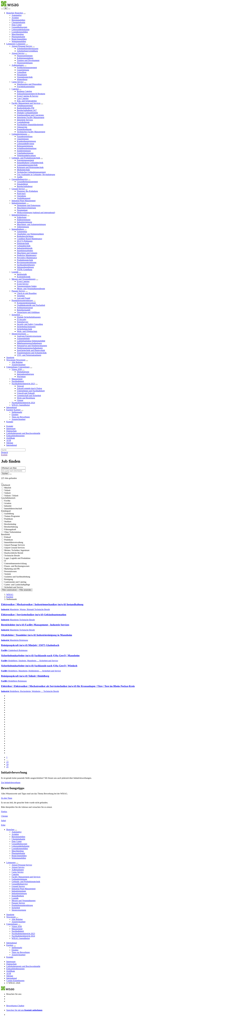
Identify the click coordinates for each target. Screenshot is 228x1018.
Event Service (22, 284)
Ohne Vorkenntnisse (12, 532)
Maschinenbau (18, 34)
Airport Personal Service (22, 46)
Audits (19, 177)
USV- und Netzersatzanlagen (29, 355)
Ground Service (18, 189)
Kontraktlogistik (23, 277)
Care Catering (22, 98)
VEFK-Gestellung (24, 269)
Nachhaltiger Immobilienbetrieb (30, 124)
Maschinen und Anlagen (27, 253)
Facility (7, 500)
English (4, 455)
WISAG (9, 594)
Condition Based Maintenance (29, 239)
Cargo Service (17, 82)
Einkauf (7, 537)
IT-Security (21, 319)
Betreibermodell (23, 310)
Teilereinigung (23, 227)
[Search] (9, 8)
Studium (7, 521)
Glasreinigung (23, 139)
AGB (8, 440)
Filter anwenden (25, 590)
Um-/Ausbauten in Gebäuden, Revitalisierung (36, 174)
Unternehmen (12, 367)
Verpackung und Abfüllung (28, 312)
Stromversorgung (19, 334)
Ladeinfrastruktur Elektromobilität (31, 341)
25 (7, 767)
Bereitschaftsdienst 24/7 (27, 110)
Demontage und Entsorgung (28, 205)
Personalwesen (10, 571)
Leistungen (11, 44)
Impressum (10, 428)
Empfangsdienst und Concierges (30, 115)
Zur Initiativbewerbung (10, 782)
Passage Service (18, 291)
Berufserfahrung (11, 527)
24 (7, 764)
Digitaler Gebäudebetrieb (27, 113)
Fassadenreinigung (24, 136)
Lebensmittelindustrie (20, 29)
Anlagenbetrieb (23, 338)
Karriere (9, 410)
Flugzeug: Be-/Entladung (27, 191)
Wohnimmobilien (19, 41)
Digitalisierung (23, 372)
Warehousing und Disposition (29, 84)
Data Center (17, 25)
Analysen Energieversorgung (29, 336)
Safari (3, 820)
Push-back (21, 193)
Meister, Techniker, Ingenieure (16, 550)
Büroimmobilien (18, 20)
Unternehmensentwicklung (15, 563)
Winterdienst (22, 79)
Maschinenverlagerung (26, 208)
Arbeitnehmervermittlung (27, 51)
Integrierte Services (25, 120)
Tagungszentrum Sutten (27, 286)
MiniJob (7, 488)
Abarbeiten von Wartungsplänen (30, 234)
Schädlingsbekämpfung (26, 148)
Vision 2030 (17, 369)
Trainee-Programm (12, 516)
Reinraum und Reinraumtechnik (30, 167)
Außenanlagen (18, 65)
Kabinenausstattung (25, 58)
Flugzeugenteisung (25, 63)
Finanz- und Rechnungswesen (16, 566)
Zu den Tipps (6, 798)
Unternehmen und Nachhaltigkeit (31, 391)
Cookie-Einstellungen (15, 980)
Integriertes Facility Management (30, 117)
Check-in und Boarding (27, 293)
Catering (15, 89)
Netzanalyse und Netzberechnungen (32, 345)
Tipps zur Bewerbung (21, 417)
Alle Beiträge (17, 362)
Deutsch (4, 452)
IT (5, 561)
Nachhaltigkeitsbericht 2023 (23, 384)
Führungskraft (10, 529)
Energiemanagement (25, 160)
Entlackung (21, 217)
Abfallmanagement (25, 105)
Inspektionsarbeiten (25, 250)
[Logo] (10, 5)
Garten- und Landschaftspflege (17, 584)
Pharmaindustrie (18, 37)
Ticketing (21, 296)
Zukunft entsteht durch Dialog (29, 388)
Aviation (15, 18)
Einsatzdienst (22, 184)
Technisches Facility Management (31, 132)
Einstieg (15, 414)
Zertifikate (10, 438)
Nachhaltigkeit (18, 381)
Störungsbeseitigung (25, 267)
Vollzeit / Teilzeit (11, 495)
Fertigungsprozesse (25, 307)
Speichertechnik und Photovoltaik (31, 350)
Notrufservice (22, 322)
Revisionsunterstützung (26, 262)
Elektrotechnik (23, 243)
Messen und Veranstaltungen (23, 279)
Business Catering (24, 91)
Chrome (4, 816)
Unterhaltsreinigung (25, 153)
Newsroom (11, 360)
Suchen (5, 474)
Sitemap (9, 443)
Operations (21, 196)
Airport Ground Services (14, 547)
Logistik (15, 272)
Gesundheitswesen (19, 27)
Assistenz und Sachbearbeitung (17, 577)
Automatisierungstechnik (27, 165)
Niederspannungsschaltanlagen (30, 348)
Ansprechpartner (18, 364)
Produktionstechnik (25, 260)
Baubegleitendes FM (25, 108)
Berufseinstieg (10, 524)
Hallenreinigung (23, 220)
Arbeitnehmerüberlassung (27, 48)
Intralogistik (22, 274)
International (11, 407)
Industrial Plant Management (23, 201)
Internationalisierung (25, 374)
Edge (3, 825)
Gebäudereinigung (19, 134)
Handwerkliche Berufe (13, 553)
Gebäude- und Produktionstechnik (26, 158)
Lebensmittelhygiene (25, 143)
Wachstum (21, 376)
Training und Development (28, 60)
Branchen (10, 13)
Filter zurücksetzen (9, 590)
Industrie (7, 506)
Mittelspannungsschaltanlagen (29, 343)
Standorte (10, 357)
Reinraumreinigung (25, 146)
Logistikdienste (23, 122)
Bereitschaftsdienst (24, 186)
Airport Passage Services (14, 545)
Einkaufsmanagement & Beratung (31, 94)
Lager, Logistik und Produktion (17, 558)
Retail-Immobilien (19, 39)
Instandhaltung (18, 229)
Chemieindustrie (18, 22)
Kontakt (9, 422)
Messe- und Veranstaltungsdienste (31, 288)
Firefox (4, 811)
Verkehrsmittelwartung (26, 155)
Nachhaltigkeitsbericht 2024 (23, 403)
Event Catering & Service (27, 96)
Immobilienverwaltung (13, 542)
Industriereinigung (19, 215)
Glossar (20, 400)
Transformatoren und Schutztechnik (32, 353)
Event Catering (23, 281)
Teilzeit (7, 490)
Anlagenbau (22, 231)
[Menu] (2, 8)
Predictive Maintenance (26, 255)
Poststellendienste (24, 129)
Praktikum (8, 519)
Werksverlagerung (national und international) (36, 212)
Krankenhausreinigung (26, 141)
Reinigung (8, 579)
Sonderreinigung (24, 151)
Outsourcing (22, 127)
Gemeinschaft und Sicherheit (29, 395)
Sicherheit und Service (13, 587)
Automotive (17, 15)
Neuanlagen (22, 75)
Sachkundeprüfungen (26, 265)
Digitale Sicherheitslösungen (29, 317)
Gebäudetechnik (23, 246)
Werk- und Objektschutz (27, 331)
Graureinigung (23, 70)
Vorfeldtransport (23, 198)
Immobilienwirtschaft (13, 508)
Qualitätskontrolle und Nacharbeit (31, 305)
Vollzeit (7, 493)
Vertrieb (7, 574)
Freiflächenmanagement (27, 67)
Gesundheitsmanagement (27, 181)
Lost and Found (23, 298)
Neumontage (22, 210)
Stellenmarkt (17, 412)
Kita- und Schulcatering (27, 101)
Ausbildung (9, 513)
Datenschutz (11, 431)
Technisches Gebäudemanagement (31, 172)
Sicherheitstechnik (24, 329)
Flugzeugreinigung (25, 56)
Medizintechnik (23, 170)
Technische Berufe (12, 555)
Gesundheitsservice (20, 179)
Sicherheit (16, 315)
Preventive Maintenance (27, 258)
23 (7, 762)
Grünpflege (21, 72)
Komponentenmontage (26, 303)
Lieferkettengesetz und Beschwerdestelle (23, 433)
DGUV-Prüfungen (24, 241)
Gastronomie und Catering (15, 582)
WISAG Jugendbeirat (21, 405)
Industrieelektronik (24, 248)
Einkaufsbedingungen (15, 436)
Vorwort (20, 386)
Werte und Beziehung (26, 398)
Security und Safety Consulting (30, 324)
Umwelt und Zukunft (26, 393)
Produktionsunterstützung (22, 300)
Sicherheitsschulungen (26, 326)
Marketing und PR (12, 569)
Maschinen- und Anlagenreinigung (31, 224)
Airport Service (18, 53)
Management (17, 379)
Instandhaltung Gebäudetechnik (30, 162)
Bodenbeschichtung (25, 236)
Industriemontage (19, 203)
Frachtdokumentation (26, 86)
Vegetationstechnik (25, 77)
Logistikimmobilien (20, 32)
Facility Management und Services (26, 103)
